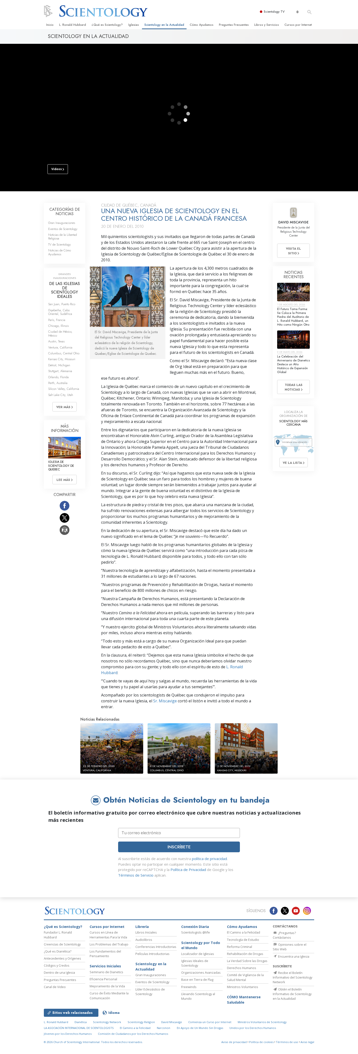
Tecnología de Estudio (243, 939)
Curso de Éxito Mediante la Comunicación (109, 995)
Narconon (163, 1028)
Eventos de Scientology (62, 229)
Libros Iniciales (146, 932)
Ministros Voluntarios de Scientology (262, 1022)
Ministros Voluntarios (242, 987)
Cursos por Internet (298, 24)
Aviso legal (307, 1042)
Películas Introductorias (152, 954)
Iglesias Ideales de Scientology (194, 963)
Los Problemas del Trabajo (109, 944)
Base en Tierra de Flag (197, 979)
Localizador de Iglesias (197, 954)
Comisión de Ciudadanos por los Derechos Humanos (133, 1034)
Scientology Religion (141, 1022)
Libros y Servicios (266, 24)
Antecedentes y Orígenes (62, 958)
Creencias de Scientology (62, 944)
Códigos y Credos (56, 965)
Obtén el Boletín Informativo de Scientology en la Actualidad (292, 994)
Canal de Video (55, 987)
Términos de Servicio (135, 875)
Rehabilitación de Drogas (245, 954)
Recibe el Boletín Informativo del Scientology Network (292, 977)
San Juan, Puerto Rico (61, 304)
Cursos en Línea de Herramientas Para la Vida (108, 934)
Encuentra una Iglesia (293, 956)
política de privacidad (209, 858)
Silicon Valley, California (63, 388)
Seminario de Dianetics (106, 972)
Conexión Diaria (195, 926)
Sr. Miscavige (165, 701)
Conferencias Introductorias (155, 946)
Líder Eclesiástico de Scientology (150, 991)
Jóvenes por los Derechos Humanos (68, 1034)
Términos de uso (287, 1042)
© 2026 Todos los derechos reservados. (93, 1042)
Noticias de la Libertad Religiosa (62, 236)
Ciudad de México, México (60, 333)
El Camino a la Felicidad (243, 932)
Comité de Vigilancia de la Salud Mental (245, 977)
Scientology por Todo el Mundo (200, 945)
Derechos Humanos (241, 968)
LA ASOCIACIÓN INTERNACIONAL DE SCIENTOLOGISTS (79, 1028)
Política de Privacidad (188, 869)
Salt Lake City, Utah (60, 395)
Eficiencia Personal (103, 979)
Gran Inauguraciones (61, 222)
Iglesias (133, 24)
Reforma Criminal (239, 946)
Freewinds (189, 987)
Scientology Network (107, 1022)
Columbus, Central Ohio (63, 353)
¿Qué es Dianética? (57, 951)
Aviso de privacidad (234, 1042)
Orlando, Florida (58, 377)
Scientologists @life (195, 932)
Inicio (50, 24)
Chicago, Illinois (58, 325)
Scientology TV (274, 11)
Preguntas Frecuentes (234, 24)
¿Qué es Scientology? (107, 24)
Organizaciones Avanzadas (201, 972)
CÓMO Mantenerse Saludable (244, 1000)
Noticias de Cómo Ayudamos (59, 252)
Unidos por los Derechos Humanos (252, 1028)
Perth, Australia (57, 383)
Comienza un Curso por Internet (209, 1022)
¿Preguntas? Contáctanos (284, 935)
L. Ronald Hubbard (72, 24)
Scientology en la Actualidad (164, 24)
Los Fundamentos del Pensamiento (105, 953)
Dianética (81, 1022)
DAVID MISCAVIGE (293, 222)
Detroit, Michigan (59, 365)
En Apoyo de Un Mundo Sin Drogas (200, 1028)
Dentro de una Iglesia (59, 972)
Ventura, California (60, 347)
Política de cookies (261, 1042)
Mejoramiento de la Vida (107, 986)
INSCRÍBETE (179, 847)
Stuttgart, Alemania (60, 371)
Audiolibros (143, 939)
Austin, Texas (56, 341)
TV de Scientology (59, 244)
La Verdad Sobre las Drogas (247, 961)
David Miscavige (171, 1022)
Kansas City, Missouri (61, 359)
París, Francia (56, 320)
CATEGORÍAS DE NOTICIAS (64, 212)
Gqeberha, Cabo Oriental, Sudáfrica (60, 312)
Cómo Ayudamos (201, 24)
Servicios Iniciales (105, 966)
